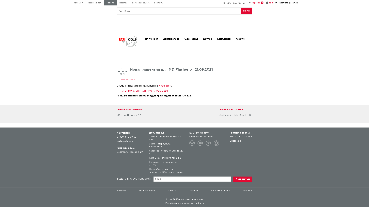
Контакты (158, 2)
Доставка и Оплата (220, 190)
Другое (207, 39)
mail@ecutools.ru (125, 141)
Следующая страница (231, 109)
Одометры (191, 39)
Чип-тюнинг (151, 39)
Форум (240, 39)
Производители (95, 2)
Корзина (257, 2)
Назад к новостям (128, 79)
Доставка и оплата (141, 2)
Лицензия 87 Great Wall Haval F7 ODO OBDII (145, 91)
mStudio (200, 203)
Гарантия (123, 2)
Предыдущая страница (129, 109)
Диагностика (171, 39)
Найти (246, 11)
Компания (78, 2)
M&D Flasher (165, 86)
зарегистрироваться (288, 2)
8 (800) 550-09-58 (234, 2)
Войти (271, 2)
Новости (110, 2)
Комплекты (224, 39)
